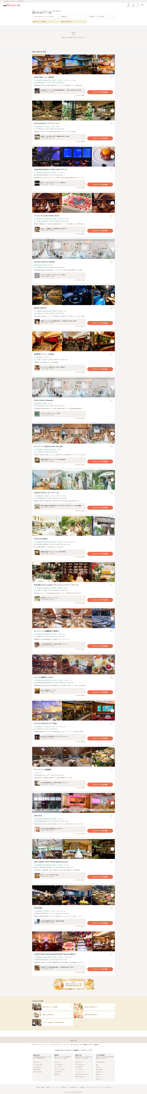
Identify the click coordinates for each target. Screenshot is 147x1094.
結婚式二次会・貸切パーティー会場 (58, 1044)
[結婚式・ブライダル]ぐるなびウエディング (41, 1044)
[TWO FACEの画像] (73, 803)
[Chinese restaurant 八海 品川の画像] (73, 249)
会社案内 (38, 1087)
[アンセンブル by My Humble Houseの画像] (73, 203)
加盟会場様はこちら (74, 1087)
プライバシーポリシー (55, 1087)
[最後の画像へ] (112, 64)
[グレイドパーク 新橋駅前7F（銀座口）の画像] (73, 618)
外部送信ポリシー (65, 1087)
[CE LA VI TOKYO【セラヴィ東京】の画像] (73, 711)
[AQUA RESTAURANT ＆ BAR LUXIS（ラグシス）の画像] (73, 157)
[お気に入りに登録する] (111, 77)
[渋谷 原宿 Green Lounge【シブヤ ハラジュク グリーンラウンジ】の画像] (73, 572)
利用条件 (48, 1087)
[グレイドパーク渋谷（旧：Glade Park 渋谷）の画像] (73, 434)
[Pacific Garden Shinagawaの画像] (73, 387)
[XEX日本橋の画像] (73, 895)
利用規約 (43, 1087)
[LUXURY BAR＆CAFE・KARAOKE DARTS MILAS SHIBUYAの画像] (73, 941)
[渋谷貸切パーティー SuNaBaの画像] (73, 341)
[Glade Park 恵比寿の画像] (73, 526)
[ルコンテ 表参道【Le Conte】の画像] (73, 664)
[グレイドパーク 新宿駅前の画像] (73, 757)
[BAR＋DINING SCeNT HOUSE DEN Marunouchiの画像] (73, 849)
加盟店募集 (82, 1087)
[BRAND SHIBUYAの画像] (73, 295)
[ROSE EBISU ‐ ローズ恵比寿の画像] (73, 64)
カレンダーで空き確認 (101, 92)
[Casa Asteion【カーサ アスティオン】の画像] (73, 110)
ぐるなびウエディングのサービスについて (94, 1087)
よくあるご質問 (107, 1087)
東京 (68, 1044)
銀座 (81, 1044)
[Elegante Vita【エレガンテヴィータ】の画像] (73, 480)
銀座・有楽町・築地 (74, 1044)
